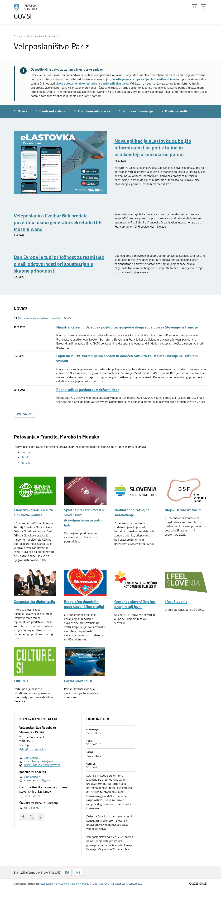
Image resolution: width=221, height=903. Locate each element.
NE (78, 872)
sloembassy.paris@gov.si (39, 761)
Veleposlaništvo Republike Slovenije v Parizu (64, 883)
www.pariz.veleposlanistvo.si (42, 765)
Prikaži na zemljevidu (32, 749)
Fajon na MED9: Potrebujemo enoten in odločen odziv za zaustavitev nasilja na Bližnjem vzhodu (127, 358)
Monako (26, 462)
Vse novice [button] (24, 414)
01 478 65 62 (31, 807)
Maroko (25, 457)
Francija (26, 452)
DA (67, 872)
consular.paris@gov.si (37, 780)
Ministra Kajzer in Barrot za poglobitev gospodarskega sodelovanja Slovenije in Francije (127, 327)
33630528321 (32, 796)
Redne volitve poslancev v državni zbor (87, 389)
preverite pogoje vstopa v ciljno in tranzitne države (143, 79)
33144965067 (32, 776)
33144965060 (32, 757)
